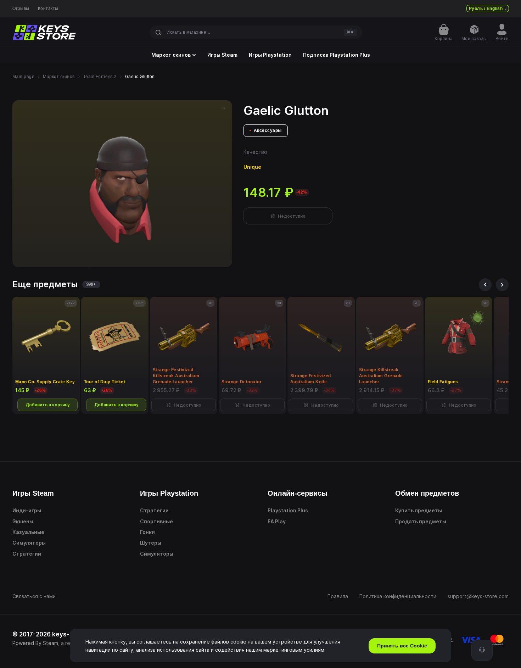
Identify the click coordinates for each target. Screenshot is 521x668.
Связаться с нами (34, 596)
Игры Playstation (270, 54)
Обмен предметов (427, 493)
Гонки (147, 532)
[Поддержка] (482, 650)
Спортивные (156, 521)
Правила (337, 596)
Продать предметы (420, 521)
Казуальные (28, 532)
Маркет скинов (171, 54)
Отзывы (20, 8)
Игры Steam (222, 54)
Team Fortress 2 (100, 76)
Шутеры (150, 543)
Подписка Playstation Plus (336, 54)
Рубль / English (486, 8)
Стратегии (26, 554)
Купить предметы (418, 510)
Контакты (48, 8)
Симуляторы (29, 543)
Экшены (22, 521)
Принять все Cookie (402, 645)
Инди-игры (26, 510)
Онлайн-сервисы (297, 493)
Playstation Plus (288, 510)
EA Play (277, 521)
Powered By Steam (35, 643)
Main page (23, 76)
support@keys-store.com (478, 596)
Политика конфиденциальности (397, 596)
